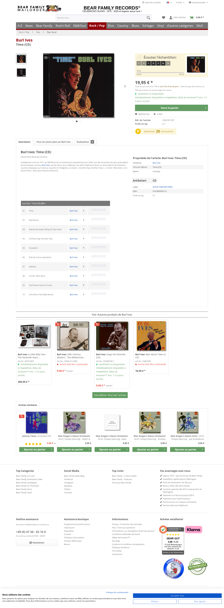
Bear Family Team (24, 492)
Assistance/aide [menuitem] (198, 2)
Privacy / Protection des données (127, 524)
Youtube (68, 492)
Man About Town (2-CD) (150, 356)
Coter (159, 114)
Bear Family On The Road (27, 485)
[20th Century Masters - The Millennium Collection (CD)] (73, 335)
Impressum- (69, 527)
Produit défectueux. (73, 540)
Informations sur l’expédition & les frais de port (133, 531)
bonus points (167, 131)
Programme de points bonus (77, 524)
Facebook (68, 479)
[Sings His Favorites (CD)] (112, 335)
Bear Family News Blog (74, 475)
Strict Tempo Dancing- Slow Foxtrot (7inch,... (112, 438)
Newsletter (69, 531)
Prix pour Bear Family (121, 482)
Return (67, 544)
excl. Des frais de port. (169, 86)
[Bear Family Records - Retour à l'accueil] (40, 8)
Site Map (116, 540)
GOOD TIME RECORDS (163, 187)
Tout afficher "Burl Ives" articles (110, 395)
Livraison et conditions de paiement (128, 544)
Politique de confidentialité (117, 592)
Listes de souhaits (152, 2)
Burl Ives (24, 40)
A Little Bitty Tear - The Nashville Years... (32, 356)
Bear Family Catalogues (26, 482)
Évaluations (85, 141)
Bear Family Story (24, 489)
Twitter (67, 489)
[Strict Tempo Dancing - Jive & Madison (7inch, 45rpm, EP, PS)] (187, 422)
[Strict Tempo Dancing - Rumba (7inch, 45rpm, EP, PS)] (149, 422)
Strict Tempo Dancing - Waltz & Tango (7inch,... (74, 438)
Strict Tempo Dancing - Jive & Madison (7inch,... (187, 438)
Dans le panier (169, 108)
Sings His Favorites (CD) (111, 356)
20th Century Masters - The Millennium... (71, 356)
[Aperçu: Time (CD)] (21, 58)
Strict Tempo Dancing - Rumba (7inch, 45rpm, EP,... (150, 438)
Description (24, 141)
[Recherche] (148, 18)
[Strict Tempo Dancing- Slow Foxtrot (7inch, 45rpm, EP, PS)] (112, 422)
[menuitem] (104, 18)
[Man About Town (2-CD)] (151, 335)
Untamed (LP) (36, 436)
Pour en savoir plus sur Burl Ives (54, 141)
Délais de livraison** (121, 537)
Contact (67, 534)
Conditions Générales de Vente (126, 534)
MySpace (68, 485)
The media (116, 550)
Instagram (68, 482)
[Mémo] (163, 18)
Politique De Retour (121, 547)
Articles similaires (27, 405)
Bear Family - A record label (124, 475)
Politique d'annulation (74, 537)
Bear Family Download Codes (29, 479)
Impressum (117, 554)
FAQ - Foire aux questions (123, 527)
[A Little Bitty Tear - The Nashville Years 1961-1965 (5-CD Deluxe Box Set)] (34, 335)
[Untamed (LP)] (36, 422)
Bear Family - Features (122, 479)
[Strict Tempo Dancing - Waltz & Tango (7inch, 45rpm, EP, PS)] (74, 422)
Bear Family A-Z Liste (25, 475)
